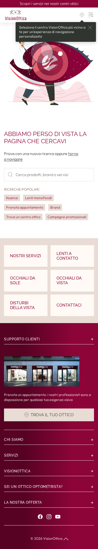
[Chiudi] (89, 27)
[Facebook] (40, 517)
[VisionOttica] (15, 15)
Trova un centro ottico (23, 217)
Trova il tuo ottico (52, 415)
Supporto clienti (22, 339)
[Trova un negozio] (81, 15)
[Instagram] (49, 517)
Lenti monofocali (38, 198)
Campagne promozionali (66, 217)
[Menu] (90, 15)
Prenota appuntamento (24, 207)
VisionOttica (52, 538)
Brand (55, 207)
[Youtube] (58, 517)
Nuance (12, 198)
